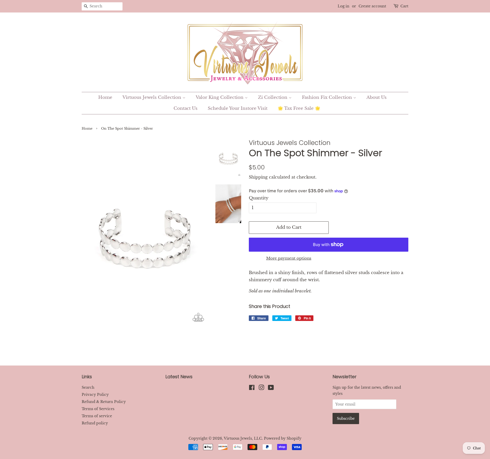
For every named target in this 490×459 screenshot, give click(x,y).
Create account (372, 6)
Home (105, 97)
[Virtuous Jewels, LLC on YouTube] (271, 388)
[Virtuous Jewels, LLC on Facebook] (252, 388)
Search (88, 387)
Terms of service (97, 416)
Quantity (258, 198)
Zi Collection (273, 97)
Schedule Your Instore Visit (237, 108)
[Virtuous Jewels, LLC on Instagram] (261, 388)
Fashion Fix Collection (327, 97)
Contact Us (186, 108)
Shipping (258, 177)
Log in (343, 6)
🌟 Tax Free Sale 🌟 (299, 108)
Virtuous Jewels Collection (152, 97)
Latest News (178, 376)
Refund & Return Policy (104, 401)
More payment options (288, 258)
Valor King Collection (220, 97)
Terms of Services (98, 409)
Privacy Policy (95, 394)
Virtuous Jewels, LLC (243, 438)
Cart (404, 6)
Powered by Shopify (282, 438)
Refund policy (95, 423)
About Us (376, 97)
